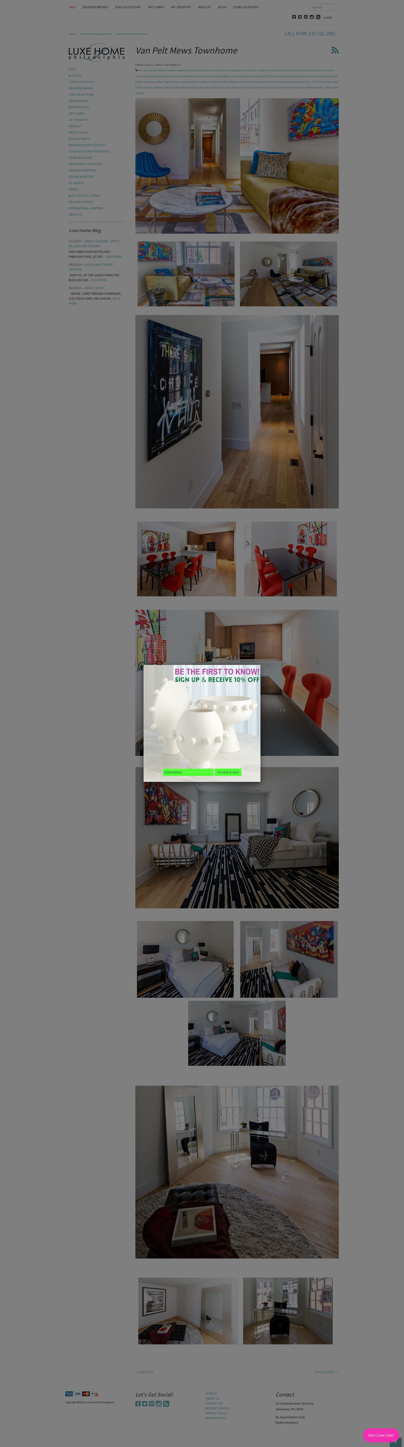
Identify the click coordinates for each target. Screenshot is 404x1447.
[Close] (260, 665)
